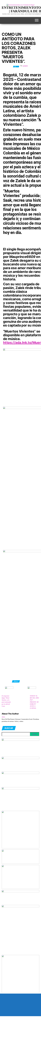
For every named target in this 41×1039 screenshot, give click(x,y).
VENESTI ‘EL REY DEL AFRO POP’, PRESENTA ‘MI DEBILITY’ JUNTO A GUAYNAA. (34, 702)
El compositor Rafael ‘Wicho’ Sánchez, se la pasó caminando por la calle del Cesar (6, 701)
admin (25, 66)
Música (16, 681)
